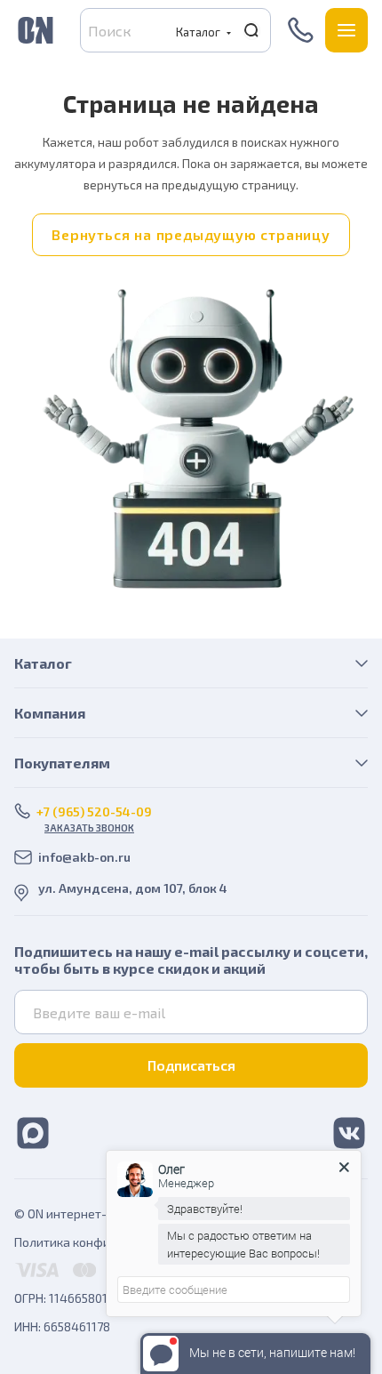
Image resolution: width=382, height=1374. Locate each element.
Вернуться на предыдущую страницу (191, 234)
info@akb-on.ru (84, 856)
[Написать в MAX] (33, 1131)
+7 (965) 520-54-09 (302, 30)
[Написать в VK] (349, 1131)
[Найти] (251, 30)
